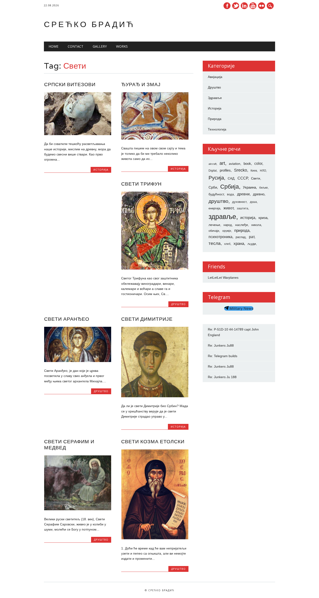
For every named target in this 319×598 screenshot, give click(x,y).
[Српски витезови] (77, 134)
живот (228, 208)
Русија (216, 178)
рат (251, 237)
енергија (214, 208)
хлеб (227, 244)
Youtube (252, 5)
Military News (241, 308)
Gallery (100, 46)
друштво (218, 201)
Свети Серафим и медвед (69, 444)
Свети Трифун (141, 184)
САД (231, 178)
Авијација (215, 77)
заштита (242, 208)
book (247, 163)
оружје (226, 230)
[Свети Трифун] (154, 268)
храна (239, 243)
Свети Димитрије (147, 319)
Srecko (240, 170)
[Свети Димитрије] (154, 396)
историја (247, 218)
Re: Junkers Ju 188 (222, 377)
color (258, 163)
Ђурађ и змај (141, 84)
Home (53, 46)
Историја (100, 169)
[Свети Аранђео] (77, 361)
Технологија (217, 129)
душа (253, 202)
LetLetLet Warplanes (223, 277)
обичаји (214, 230)
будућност (216, 194)
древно (258, 194)
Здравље (215, 98)
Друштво (178, 304)
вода (230, 194)
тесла (215, 243)
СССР (242, 178)
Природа (214, 119)
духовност (239, 202)
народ (227, 225)
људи (252, 244)
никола (256, 225)
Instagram (261, 5)
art (222, 163)
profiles (225, 170)
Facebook (226, 5)
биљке (263, 187)
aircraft (212, 163)
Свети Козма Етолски (152, 441)
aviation (234, 163)
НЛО (263, 170)
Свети (255, 178)
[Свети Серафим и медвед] (77, 509)
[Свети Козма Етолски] (154, 538)
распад (241, 237)
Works (122, 46)
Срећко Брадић (89, 24)
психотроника (220, 237)
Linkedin (244, 5)
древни (243, 194)
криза (263, 218)
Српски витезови (70, 84)
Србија (229, 186)
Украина (249, 187)
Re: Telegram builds (222, 356)
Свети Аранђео (66, 319)
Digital (213, 170)
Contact (75, 46)
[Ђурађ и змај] (154, 138)
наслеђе (241, 225)
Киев (254, 170)
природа (241, 230)
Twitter (235, 5)
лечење (214, 225)
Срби (213, 187)
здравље (222, 216)
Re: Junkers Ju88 (221, 345)
